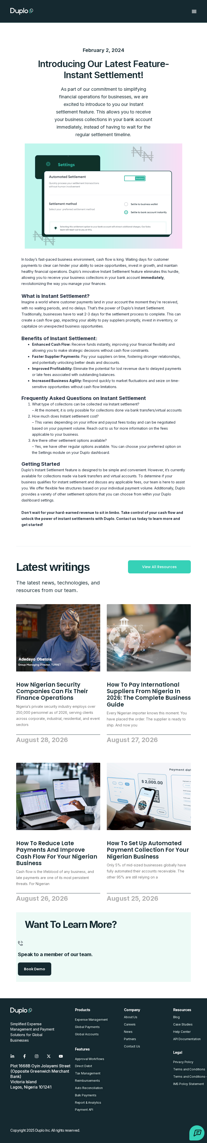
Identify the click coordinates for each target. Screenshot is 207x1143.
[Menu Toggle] (194, 11)
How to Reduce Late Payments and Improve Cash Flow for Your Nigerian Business (56, 853)
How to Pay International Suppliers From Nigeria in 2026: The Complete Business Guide (149, 695)
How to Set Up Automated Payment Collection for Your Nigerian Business (148, 850)
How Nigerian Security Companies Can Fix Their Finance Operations (52, 691)
